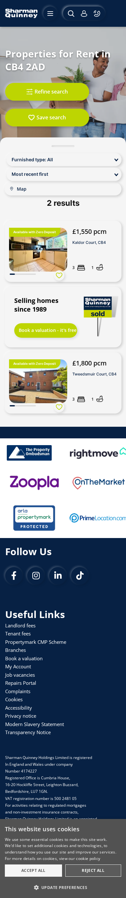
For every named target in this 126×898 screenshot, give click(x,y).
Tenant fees (18, 633)
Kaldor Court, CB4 (89, 242)
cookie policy (88, 858)
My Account (18, 666)
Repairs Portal (20, 683)
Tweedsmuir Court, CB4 (94, 374)
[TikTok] (80, 575)
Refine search (51, 91)
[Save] (59, 275)
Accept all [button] (33, 870)
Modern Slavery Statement (34, 724)
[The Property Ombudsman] (29, 453)
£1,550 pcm (89, 231)
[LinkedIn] (58, 575)
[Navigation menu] (50, 13)
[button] (63, 887)
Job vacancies (20, 675)
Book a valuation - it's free (48, 330)
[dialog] (63, 858)
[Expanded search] (70, 13)
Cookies (14, 699)
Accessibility (18, 707)
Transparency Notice (28, 732)
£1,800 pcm (89, 363)
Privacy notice (20, 716)
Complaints (17, 691)
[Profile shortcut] (84, 13)
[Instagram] (36, 575)
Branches (15, 650)
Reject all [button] (93, 870)
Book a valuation (24, 658)
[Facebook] (14, 575)
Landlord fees (20, 625)
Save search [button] (51, 117)
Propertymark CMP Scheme (35, 642)
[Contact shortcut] (97, 13)
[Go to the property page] (63, 251)
